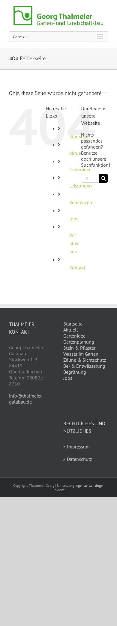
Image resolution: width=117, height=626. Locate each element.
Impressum (78, 447)
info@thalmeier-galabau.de (26, 399)
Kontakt (77, 268)
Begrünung (74, 372)
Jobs (73, 218)
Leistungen (80, 186)
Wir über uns (74, 243)
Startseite (72, 324)
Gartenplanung (78, 342)
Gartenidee (74, 336)
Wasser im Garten (80, 354)
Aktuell (70, 330)
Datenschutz (79, 459)
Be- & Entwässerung (84, 366)
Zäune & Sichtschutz (84, 360)
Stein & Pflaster (79, 348)
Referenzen (80, 202)
